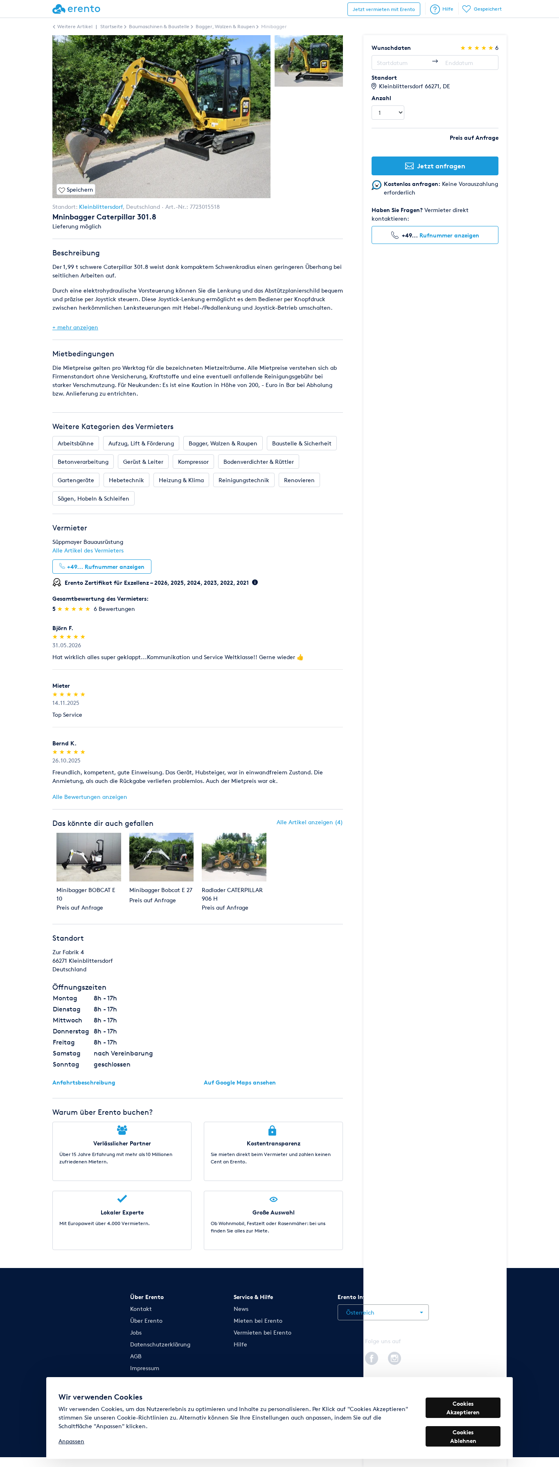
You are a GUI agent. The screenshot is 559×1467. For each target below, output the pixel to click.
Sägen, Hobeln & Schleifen (93, 498)
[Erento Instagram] (394, 1357)
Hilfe (447, 9)
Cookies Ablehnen (463, 1436)
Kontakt (141, 1308)
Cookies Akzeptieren (463, 1408)
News (241, 1308)
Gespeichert (488, 9)
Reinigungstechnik (244, 479)
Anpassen (71, 1441)
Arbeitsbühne (76, 443)
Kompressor (193, 461)
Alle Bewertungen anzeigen (89, 796)
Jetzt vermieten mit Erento (384, 9)
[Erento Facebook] (371, 1357)
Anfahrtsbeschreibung (83, 1082)
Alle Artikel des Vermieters (88, 550)
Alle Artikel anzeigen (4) (310, 821)
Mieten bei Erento (258, 1320)
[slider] (74, 608)
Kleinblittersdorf (101, 206)
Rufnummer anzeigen (449, 235)
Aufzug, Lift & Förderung (141, 443)
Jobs (136, 1332)
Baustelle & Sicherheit (301, 443)
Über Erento (146, 1320)
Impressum (144, 1367)
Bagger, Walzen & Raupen (223, 443)
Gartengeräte (76, 479)
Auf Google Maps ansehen (240, 1082)
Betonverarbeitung (83, 461)
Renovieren (299, 479)
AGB (136, 1356)
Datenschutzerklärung (160, 1344)
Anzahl (381, 97)
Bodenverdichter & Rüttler (258, 461)
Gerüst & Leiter (143, 461)
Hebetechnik (126, 479)
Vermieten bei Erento (262, 1332)
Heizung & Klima (181, 479)
